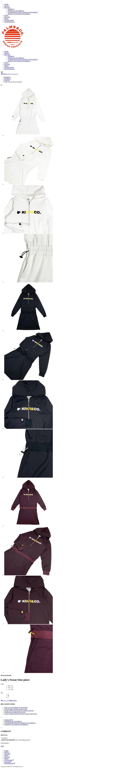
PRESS (6, 18)
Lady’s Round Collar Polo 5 (29, 714)
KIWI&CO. (11, 9)
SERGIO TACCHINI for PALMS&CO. (19, 14)
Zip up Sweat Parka (22, 707)
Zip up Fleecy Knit (21, 709)
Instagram (7, 762)
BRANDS (7, 7)
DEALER (7, 17)
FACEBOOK (8, 760)
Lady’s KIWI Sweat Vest (27, 710)
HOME (6, 4)
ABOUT (6, 6)
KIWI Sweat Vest (20, 712)
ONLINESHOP (8, 763)
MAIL (2, 746)
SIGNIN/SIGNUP (9, 22)
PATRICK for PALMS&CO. (16, 11)
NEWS (6, 15)
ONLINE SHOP (9, 20)
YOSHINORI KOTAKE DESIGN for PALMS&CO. (23, 12)
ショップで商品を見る (10, 700)
